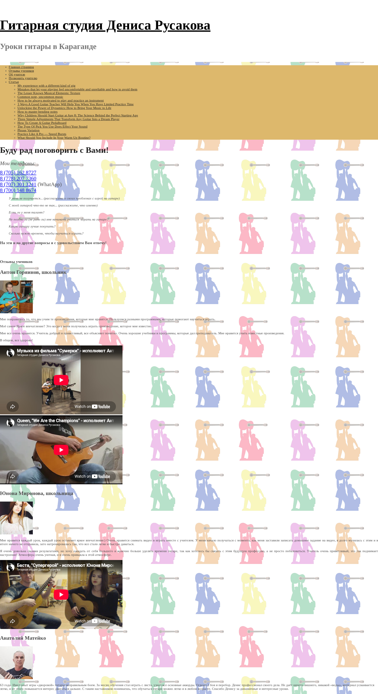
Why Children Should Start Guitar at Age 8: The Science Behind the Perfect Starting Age (78, 115)
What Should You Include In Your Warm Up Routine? (54, 137)
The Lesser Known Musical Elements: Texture (49, 93)
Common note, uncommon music (40, 97)
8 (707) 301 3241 (18, 184)
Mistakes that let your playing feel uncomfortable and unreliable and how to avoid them (77, 89)
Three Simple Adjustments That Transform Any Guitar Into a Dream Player (68, 119)
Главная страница (21, 67)
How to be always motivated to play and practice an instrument (61, 100)
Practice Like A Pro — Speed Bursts (42, 134)
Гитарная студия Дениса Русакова (105, 25)
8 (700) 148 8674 (18, 190)
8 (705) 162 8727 (18, 172)
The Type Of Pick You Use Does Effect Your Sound (53, 126)
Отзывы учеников (21, 70)
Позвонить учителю (23, 78)
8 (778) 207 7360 (18, 178)
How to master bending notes (38, 111)
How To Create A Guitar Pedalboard (42, 123)
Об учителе (17, 74)
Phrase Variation (29, 130)
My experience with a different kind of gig (46, 85)
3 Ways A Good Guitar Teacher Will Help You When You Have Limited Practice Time (76, 104)
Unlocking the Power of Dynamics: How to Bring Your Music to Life (64, 108)
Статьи (14, 82)
